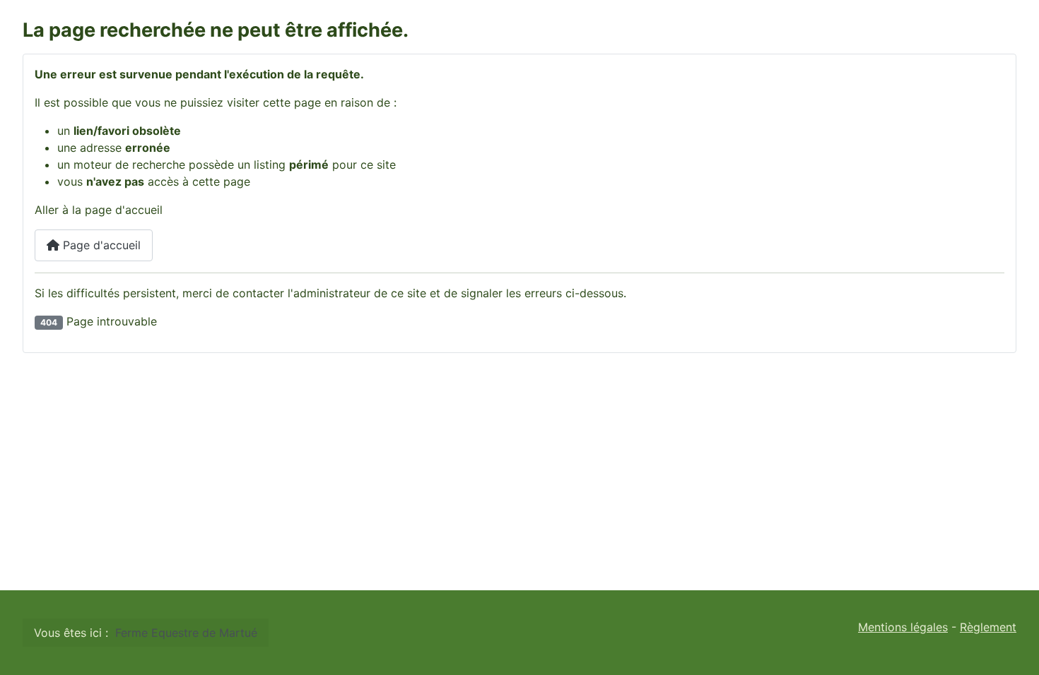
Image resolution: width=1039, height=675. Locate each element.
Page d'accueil (100, 245)
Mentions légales (903, 627)
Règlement (988, 627)
